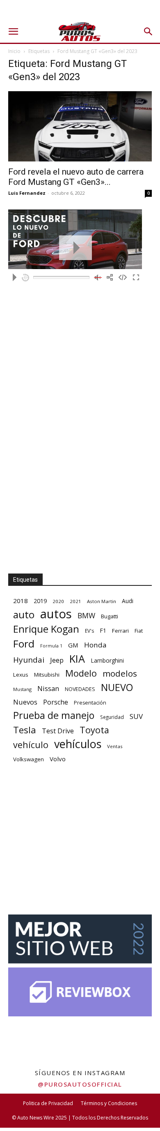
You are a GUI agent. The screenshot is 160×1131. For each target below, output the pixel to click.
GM (73, 645)
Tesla (24, 730)
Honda (95, 644)
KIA (77, 658)
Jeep (57, 660)
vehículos (77, 743)
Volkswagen (28, 759)
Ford (23, 643)
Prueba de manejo (53, 715)
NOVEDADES (80, 689)
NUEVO (117, 687)
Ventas (115, 746)
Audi (127, 601)
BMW (86, 615)
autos (56, 614)
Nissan (48, 688)
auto (23, 614)
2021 (75, 601)
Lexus (20, 674)
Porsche (55, 702)
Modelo (81, 673)
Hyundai (28, 660)
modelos (120, 673)
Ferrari (120, 630)
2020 (58, 601)
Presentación (90, 702)
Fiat (139, 630)
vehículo (30, 744)
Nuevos (25, 702)
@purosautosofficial (80, 1084)
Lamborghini (107, 660)
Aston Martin (101, 601)
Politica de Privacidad (48, 1103)
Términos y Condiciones (109, 1103)
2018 (20, 601)
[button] (13, 32)
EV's (89, 630)
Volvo (58, 759)
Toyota (94, 730)
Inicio (14, 51)
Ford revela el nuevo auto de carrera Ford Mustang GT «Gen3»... (76, 177)
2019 (40, 601)
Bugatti (109, 616)
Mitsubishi (46, 674)
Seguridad (112, 717)
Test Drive (58, 731)
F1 (103, 630)
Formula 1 (51, 646)
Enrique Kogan (46, 629)
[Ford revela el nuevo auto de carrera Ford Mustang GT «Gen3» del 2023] (80, 126)
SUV (136, 716)
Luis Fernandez (27, 193)
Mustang (22, 689)
